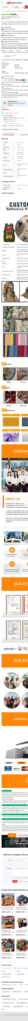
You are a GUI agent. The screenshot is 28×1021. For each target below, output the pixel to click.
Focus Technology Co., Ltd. (19, 1014)
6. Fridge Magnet (20, 974)
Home (3, 11)
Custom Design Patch (22, 1003)
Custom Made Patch (18, 1006)
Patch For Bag (6, 1006)
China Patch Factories (8, 1003)
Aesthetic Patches (16, 991)
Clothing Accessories (21, 11)
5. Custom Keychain (6, 974)
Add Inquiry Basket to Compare (10, 129)
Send (15, 881)
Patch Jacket (6, 991)
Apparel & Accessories (10, 11)
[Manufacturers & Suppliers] (14, 2)
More (3, 1009)
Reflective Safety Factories (9, 999)
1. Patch (4, 971)
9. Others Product (6, 977)
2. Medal (18, 971)
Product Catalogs (23, 968)
